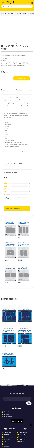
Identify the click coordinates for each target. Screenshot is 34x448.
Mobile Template (21, 13)
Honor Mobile (4, 43)
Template (10, 13)
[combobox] (14, 6)
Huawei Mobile (21, 209)
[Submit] (29, 284)
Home (2, 13)
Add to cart (22, 78)
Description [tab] (5, 90)
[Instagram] (31, 306)
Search (30, 6)
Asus (3, 209)
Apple (3, 187)
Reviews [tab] (19, 90)
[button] (31, 19)
